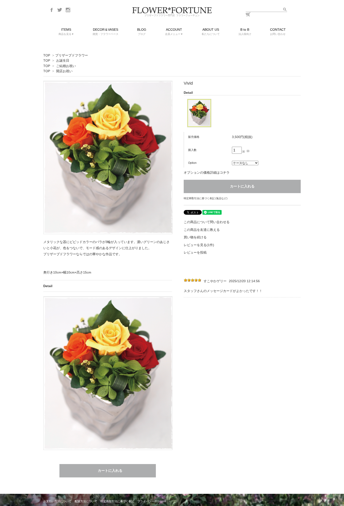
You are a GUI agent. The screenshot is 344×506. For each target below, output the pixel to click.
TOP (46, 55)
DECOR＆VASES (105, 31)
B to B (244, 31)
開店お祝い (64, 71)
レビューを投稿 (195, 252)
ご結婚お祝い (66, 66)
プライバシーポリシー (151, 501)
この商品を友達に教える (202, 230)
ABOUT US (211, 31)
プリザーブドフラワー (71, 55)
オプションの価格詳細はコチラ (207, 172)
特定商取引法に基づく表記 (117, 501)
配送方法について (86, 501)
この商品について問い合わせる (207, 222)
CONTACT (278, 31)
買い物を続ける (195, 237)
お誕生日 (62, 60)
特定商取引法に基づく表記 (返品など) (205, 198)
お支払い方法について (57, 501)
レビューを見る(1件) (199, 245)
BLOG (141, 31)
